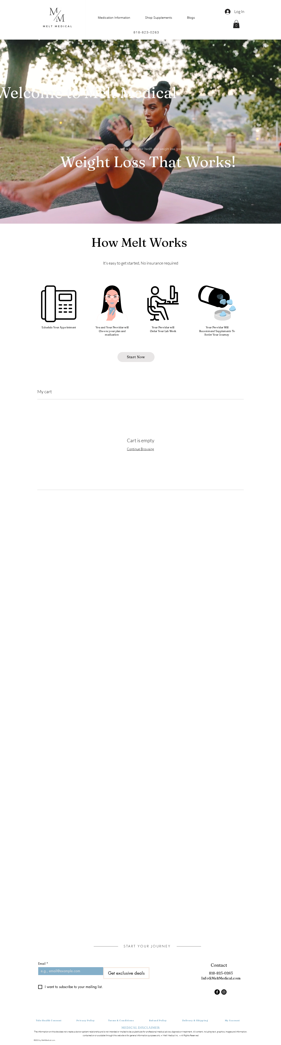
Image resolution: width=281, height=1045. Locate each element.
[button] (236, 24)
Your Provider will (163, 327)
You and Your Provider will (112, 327)
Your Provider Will (217, 327)
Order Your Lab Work (163, 331)
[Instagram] (224, 992)
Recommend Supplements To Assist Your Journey (217, 332)
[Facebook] (217, 992)
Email (43, 963)
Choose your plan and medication (112, 332)
